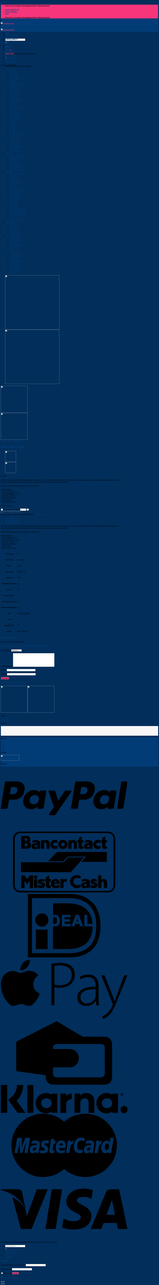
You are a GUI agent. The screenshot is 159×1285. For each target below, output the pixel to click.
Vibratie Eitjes (15, 233)
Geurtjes (13, 184)
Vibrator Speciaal (16, 266)
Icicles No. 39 (6, 719)
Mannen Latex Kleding (18, 215)
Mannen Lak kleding (17, 213)
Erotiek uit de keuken (17, 155)
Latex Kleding (15, 110)
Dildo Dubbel (15, 147)
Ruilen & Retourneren (13, 744)
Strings (12, 126)
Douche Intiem (15, 180)
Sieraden (13, 124)
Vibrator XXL (14, 272)
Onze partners (6, 766)
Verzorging (14, 200)
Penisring (13, 242)
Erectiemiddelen (16, 182)
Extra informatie (12, 520)
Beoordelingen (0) (12, 522)
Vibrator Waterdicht (17, 270)
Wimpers (13, 131)
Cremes (12, 178)
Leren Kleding (15, 114)
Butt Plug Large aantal (11, 509)
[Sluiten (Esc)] (2, 1281)
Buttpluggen (14, 143)
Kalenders (13, 161)
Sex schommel (15, 168)
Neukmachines (15, 163)
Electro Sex (14, 75)
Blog (7, 14)
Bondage (13, 73)
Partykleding (14, 118)
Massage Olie (15, 192)
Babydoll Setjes (15, 91)
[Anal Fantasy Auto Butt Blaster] (10, 472)
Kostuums (13, 104)
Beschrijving (10, 518)
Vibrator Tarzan (15, 268)
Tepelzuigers (14, 229)
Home (7, 33)
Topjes (12, 128)
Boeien (12, 71)
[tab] (66, 518)
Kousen (12, 106)
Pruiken (12, 120)
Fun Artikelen (14, 159)
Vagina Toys (14, 231)
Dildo (7, 141)
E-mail (4, 674)
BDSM (7, 47)
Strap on (13, 227)
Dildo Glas (13, 149)
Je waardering (6, 650)
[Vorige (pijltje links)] (2, 1283)
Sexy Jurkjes (14, 122)
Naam (3, 670)
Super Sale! (9, 53)
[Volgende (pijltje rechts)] (4, 1283)
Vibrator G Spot (15, 254)
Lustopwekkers (15, 190)
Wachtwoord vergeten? (9, 1277)
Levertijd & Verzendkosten (15, 742)
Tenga (12, 248)
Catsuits (13, 98)
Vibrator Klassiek (16, 256)
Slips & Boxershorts (17, 219)
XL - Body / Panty (16, 137)
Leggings (13, 112)
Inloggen (15, 1273)
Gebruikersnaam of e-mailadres (13, 1265)
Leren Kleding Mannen (18, 211)
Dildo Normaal (15, 151)
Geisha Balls (14, 225)
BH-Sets (13, 93)
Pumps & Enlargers (16, 246)
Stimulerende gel (16, 196)
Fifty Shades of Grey (17, 77)
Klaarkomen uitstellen (18, 188)
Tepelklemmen (15, 83)
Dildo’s (8, 43)
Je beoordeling (7, 666)
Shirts (12, 217)
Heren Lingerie (11, 41)
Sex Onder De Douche (18, 165)
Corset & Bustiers (16, 100)
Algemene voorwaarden (14, 748)
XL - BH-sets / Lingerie (18, 135)
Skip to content (6, 2)
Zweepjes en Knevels (17, 85)
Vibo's (7, 250)
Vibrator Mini (15, 258)
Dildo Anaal (14, 145)
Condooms (14, 176)
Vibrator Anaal (15, 252)
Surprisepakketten (16, 170)
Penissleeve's (14, 244)
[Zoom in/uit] (4, 1281)
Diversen (8, 51)
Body (12, 96)
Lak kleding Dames (17, 108)
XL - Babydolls (15, 133)
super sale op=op (12, 9)
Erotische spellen (16, 157)
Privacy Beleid (10, 746)
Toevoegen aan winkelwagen (11, 512)
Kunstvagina (14, 237)
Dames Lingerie (11, 39)
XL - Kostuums (15, 139)
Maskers (13, 81)
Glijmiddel (13, 186)
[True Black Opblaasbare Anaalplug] (10, 461)
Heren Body (14, 205)
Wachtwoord (6, 1269)
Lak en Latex (14, 79)
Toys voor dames (12, 35)
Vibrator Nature (16, 260)
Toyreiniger (14, 198)
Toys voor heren (11, 37)
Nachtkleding (15, 116)
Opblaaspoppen (16, 240)
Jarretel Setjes (15, 102)
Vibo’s (7, 45)
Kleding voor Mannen (17, 209)
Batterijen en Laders (17, 174)
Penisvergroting (15, 194)
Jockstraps (14, 207)
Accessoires (14, 89)
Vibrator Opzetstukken (18, 262)
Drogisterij (9, 49)
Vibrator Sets (14, 264)
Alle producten (11, 12)
